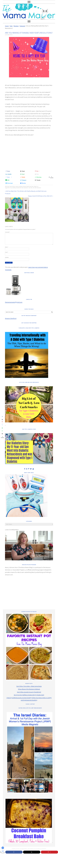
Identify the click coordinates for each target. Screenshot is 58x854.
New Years (31, 187)
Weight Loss (36, 186)
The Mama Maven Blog (29, 11)
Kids (11, 26)
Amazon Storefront (10, 318)
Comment (7, 232)
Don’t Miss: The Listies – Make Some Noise (29, 686)
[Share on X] (2, 419)
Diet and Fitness (12, 186)
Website (7, 257)
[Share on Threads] (2, 433)
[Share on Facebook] (2, 416)
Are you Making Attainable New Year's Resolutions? (19, 187)
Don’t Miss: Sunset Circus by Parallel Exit (29, 692)
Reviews (16, 26)
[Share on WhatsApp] (2, 430)
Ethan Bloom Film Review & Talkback (29, 689)
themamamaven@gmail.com (13, 302)
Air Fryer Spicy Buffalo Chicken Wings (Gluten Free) (29, 695)
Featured (22, 26)
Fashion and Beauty (19, 186)
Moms (32, 186)
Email (6, 252)
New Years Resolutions (37, 187)
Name (6, 247)
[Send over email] (2, 428)
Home (7, 26)
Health (28, 186)
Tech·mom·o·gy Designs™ (40, 848)
